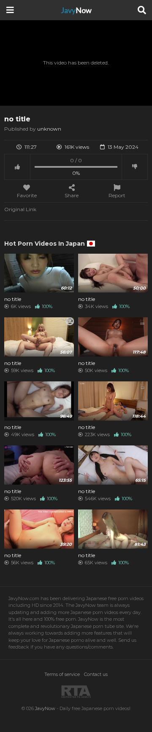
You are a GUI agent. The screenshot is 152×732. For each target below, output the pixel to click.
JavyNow (45, 708)
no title (12, 299)
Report (117, 195)
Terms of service (62, 674)
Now (76, 10)
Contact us (96, 674)
